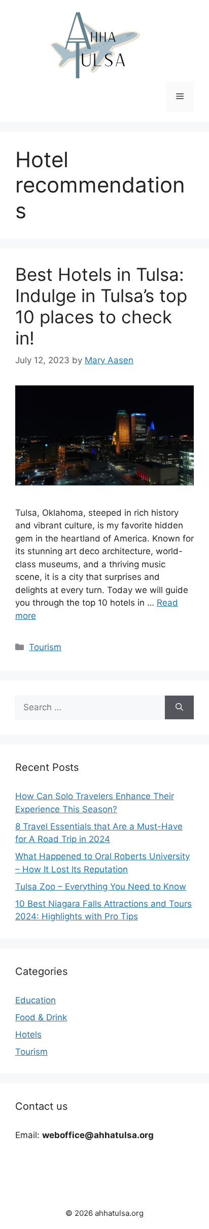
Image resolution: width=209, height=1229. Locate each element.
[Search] (179, 708)
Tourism (45, 647)
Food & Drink (41, 1017)
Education (35, 1000)
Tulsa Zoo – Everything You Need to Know (100, 886)
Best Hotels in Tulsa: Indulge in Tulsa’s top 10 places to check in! (101, 306)
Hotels (28, 1034)
